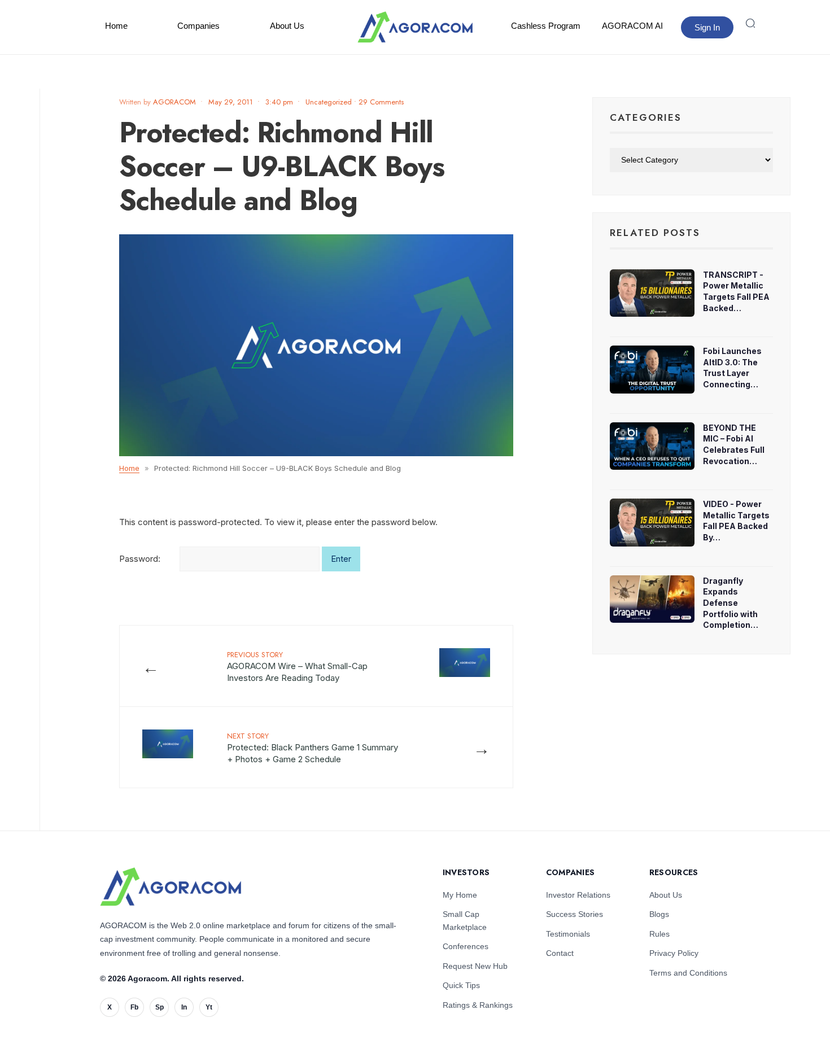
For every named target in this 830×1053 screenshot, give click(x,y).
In (184, 1007)
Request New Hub (475, 966)
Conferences (465, 946)
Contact (560, 953)
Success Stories (574, 914)
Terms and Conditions (688, 972)
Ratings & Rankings (478, 1005)
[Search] (750, 23)
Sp (159, 1007)
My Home (460, 894)
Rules (659, 933)
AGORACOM (174, 102)
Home (116, 25)
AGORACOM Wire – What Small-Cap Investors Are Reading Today (297, 666)
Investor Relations (578, 894)
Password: (141, 558)
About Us (287, 25)
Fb (134, 1007)
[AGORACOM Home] (170, 886)
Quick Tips (461, 985)
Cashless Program (545, 25)
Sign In (707, 27)
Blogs (659, 914)
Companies (198, 25)
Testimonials (568, 933)
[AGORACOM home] (415, 27)
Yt (209, 1007)
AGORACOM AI (632, 25)
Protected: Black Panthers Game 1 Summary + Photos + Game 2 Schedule (312, 747)
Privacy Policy (673, 953)
